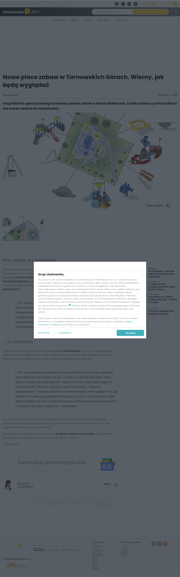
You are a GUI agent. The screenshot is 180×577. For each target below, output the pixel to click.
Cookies (55, 324)
